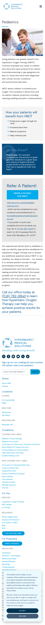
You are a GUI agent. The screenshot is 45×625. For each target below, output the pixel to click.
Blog (3, 525)
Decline (22, 616)
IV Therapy (6, 507)
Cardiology (6, 553)
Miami (4, 403)
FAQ (3, 528)
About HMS (6, 383)
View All (5, 488)
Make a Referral (12, 543)
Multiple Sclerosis (9, 485)
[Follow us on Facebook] (8, 356)
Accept (22, 611)
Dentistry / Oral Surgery (11, 555)
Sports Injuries (7, 476)
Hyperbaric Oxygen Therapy (13, 502)
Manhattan (6, 412)
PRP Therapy (7, 504)
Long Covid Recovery (10, 468)
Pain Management (9, 570)
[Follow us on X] (23, 356)
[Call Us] (35, 6)
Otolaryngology (8, 567)
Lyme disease (7, 479)
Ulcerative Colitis (8, 482)
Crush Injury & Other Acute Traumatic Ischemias (21, 444)
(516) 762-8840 (14, 296)
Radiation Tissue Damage (12, 438)
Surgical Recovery (9, 471)
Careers (5, 386)
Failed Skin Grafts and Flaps (13, 453)
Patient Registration (10, 517)
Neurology (6, 564)
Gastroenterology (9, 558)
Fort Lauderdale (8, 400)
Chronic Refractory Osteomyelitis (15, 450)
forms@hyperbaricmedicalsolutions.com (22, 217)
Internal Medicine (8, 561)
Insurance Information (10, 520)
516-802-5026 (26, 229)
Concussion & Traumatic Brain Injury (16, 465)
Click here (20, 204)
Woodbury (6, 415)
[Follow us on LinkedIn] (13, 356)
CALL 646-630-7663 (13, 533)
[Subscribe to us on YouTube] (18, 356)
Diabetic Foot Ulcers (10, 441)
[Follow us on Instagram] (3, 356)
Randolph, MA (7, 424)
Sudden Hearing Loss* (10, 455)
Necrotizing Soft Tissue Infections (15, 447)
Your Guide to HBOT (10, 522)
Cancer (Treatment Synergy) (13, 473)
